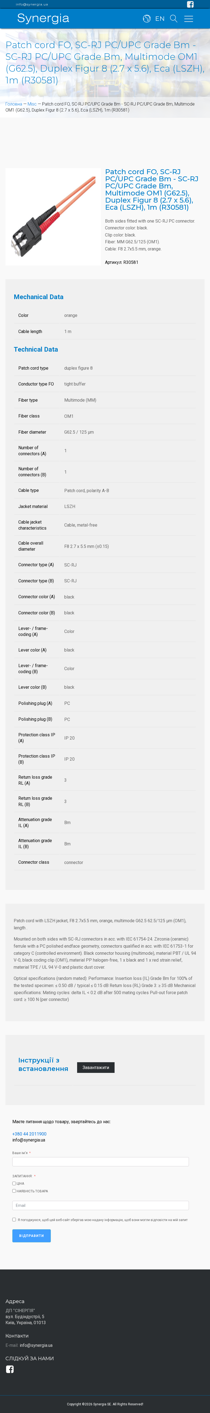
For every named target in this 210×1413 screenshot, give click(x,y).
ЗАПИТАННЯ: (22, 1176)
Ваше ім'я (20, 1153)
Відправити (31, 1236)
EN (160, 18)
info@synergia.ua (32, 4)
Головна (13, 104)
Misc (32, 104)
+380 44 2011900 (29, 1134)
